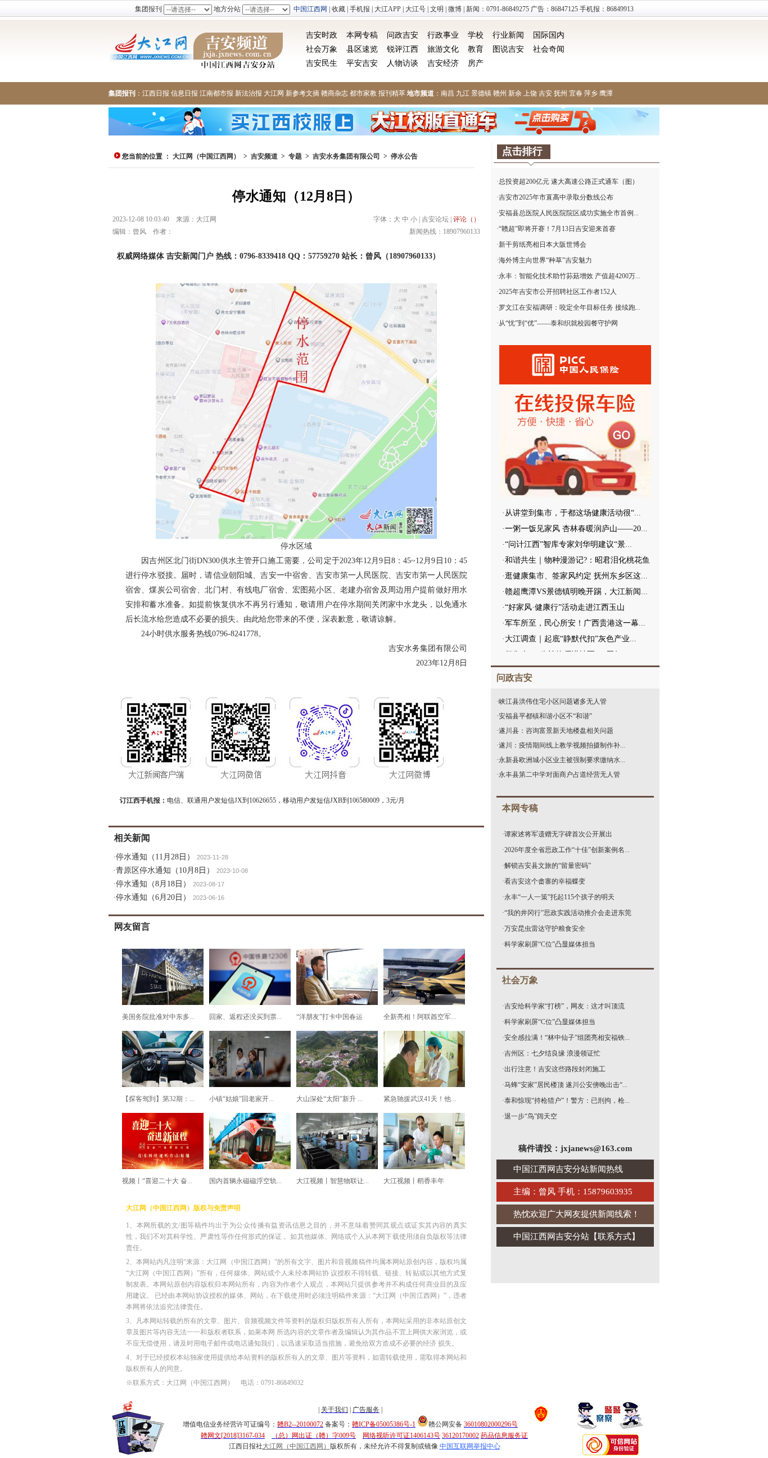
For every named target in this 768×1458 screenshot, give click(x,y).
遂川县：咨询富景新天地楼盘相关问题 (556, 731)
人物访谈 (402, 63)
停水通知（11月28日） (155, 857)
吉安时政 (321, 35)
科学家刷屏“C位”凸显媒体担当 (549, 944)
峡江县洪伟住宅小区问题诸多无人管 (553, 701)
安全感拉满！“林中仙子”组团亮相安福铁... (567, 1038)
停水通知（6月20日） (153, 897)
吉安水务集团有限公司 (346, 156)
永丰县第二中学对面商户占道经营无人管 (559, 774)
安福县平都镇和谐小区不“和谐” (545, 716)
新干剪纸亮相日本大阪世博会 (542, 244)
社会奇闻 (548, 49)
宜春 (575, 93)
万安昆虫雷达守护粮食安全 (544, 928)
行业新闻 (508, 35)
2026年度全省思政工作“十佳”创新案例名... (567, 850)
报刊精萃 (391, 93)
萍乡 (591, 93)
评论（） (466, 219)
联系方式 (614, 1236)
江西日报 (155, 93)
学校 (476, 35)
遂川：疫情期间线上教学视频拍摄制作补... (562, 745)
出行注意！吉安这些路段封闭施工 (555, 1069)
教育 (476, 49)
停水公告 (404, 156)
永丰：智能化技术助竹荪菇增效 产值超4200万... (569, 276)
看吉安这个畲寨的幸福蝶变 (544, 881)
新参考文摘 (302, 93)
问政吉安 (402, 35)
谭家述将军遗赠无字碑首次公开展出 (558, 834)
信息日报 (184, 93)
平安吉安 (362, 63)
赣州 (500, 93)
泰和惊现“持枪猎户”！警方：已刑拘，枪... (567, 1100)
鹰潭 (606, 93)
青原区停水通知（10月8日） (165, 870)
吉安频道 (264, 156)
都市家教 (363, 93)
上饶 (530, 93)
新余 (515, 93)
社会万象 (321, 49)
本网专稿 (362, 35)
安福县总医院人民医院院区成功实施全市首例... (569, 213)
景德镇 (481, 93)
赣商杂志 (334, 93)
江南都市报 (216, 93)
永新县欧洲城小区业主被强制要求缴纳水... (562, 760)
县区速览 (362, 49)
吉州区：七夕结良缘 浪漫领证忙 (552, 1053)
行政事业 (443, 35)
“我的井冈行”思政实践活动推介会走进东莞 (567, 913)
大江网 (274, 93)
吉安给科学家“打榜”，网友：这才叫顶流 (564, 1006)
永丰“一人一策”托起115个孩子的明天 (559, 897)
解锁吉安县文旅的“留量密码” (547, 866)
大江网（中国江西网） (206, 156)
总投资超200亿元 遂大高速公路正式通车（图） (569, 181)
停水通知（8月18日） (153, 884)
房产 (476, 63)
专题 (295, 156)
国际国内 (548, 35)
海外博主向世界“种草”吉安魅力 (545, 260)
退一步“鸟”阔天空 (530, 1116)
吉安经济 (443, 63)
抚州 (560, 93)
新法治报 (248, 93)
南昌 (447, 93)
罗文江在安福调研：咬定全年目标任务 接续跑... (569, 307)
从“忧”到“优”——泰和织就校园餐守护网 (558, 323)
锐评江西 (402, 49)
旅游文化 (443, 49)
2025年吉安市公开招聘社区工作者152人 (558, 292)
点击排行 (522, 151)
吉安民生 (321, 63)
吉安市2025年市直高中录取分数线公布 (556, 197)
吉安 (545, 93)
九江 (462, 93)
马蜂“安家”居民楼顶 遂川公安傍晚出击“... (565, 1085)
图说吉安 (508, 49)
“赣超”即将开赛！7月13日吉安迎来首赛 (557, 229)
